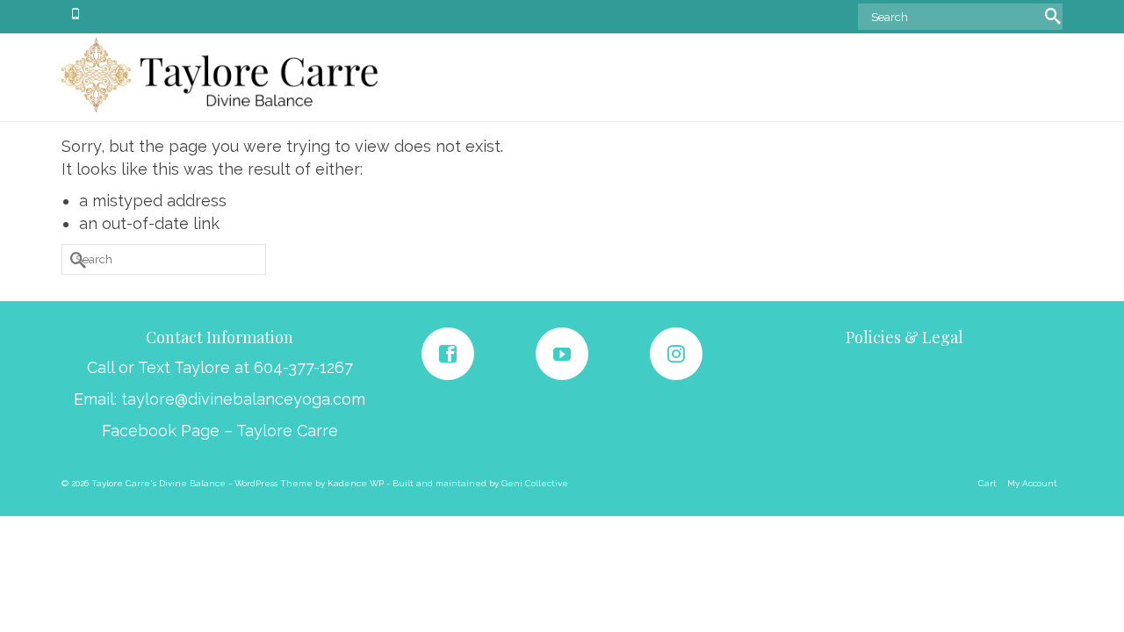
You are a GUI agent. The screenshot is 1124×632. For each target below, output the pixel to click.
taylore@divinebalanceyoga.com (243, 399)
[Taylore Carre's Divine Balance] (219, 75)
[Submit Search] (1049, 14)
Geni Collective (534, 483)
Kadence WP (356, 483)
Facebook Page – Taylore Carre (220, 430)
